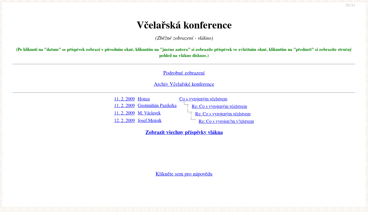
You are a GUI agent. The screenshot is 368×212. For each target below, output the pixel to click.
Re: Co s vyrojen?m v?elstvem (226, 121)
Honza (144, 99)
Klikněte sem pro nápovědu (184, 173)
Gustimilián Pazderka (157, 105)
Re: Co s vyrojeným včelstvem (219, 106)
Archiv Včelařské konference (184, 83)
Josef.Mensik (150, 120)
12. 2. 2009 (124, 120)
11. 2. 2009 (124, 99)
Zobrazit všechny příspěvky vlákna (184, 132)
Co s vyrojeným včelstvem (203, 99)
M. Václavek (149, 113)
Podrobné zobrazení (184, 72)
